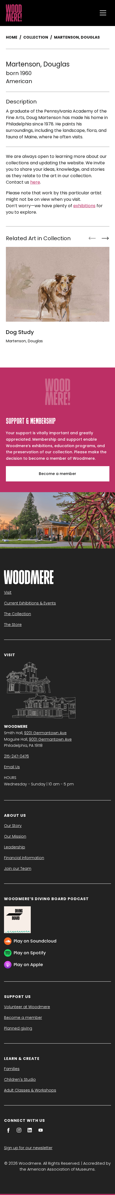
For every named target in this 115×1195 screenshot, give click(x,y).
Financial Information (24, 858)
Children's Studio (20, 1079)
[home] (50, 12)
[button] (103, 12)
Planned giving (18, 1028)
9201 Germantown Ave (45, 733)
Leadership (14, 847)
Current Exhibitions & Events (30, 603)
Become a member (57, 473)
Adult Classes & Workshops (30, 1090)
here (35, 182)
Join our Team (17, 868)
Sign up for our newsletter (28, 1148)
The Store (13, 624)
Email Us (12, 767)
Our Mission (15, 836)
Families (12, 1069)
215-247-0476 (16, 756)
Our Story (13, 825)
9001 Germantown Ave (50, 739)
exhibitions (84, 206)
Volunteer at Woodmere (27, 1007)
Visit (7, 592)
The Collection (17, 614)
